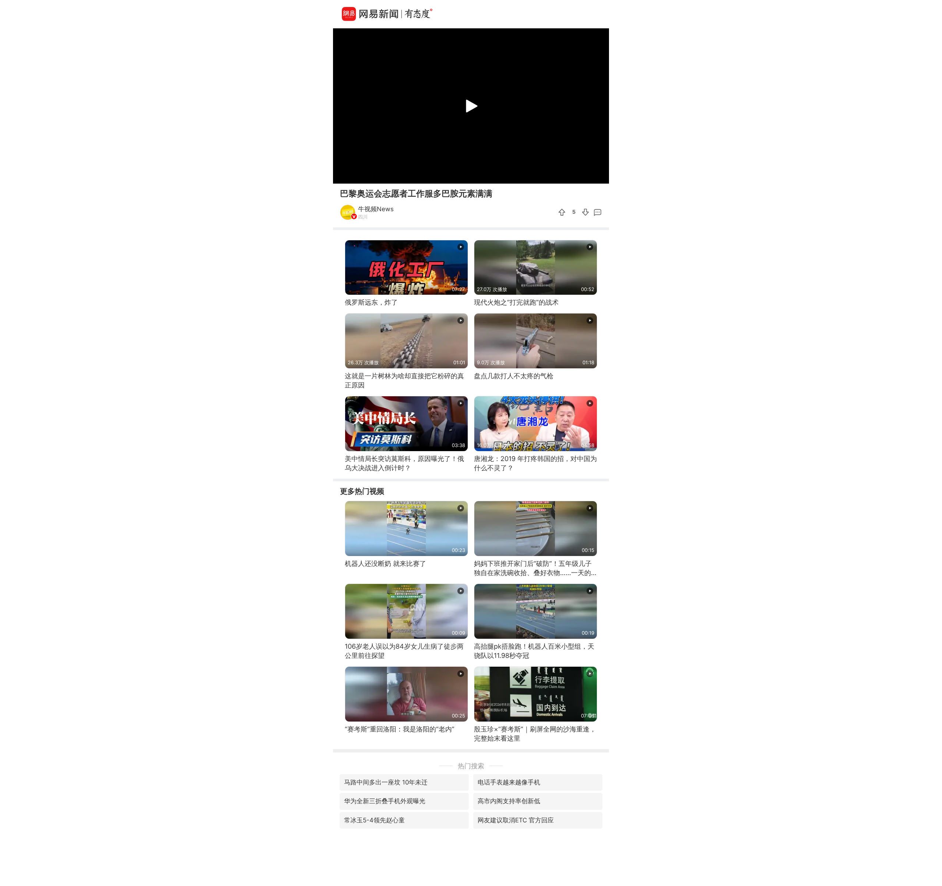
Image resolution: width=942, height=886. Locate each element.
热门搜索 (471, 766)
